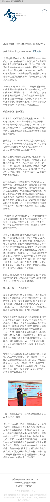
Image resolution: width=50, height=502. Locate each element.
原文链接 (37, 51)
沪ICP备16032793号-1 (25, 485)
